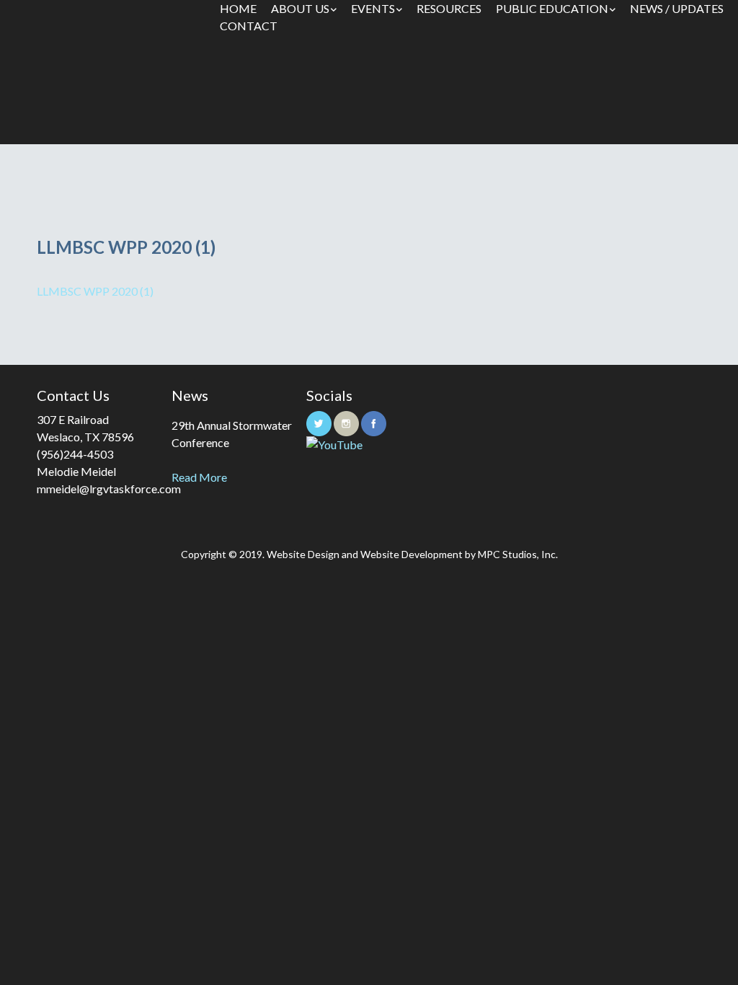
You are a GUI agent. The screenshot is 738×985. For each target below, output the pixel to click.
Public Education (552, 8)
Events (373, 8)
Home (238, 8)
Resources (449, 8)
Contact (248, 25)
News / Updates (677, 8)
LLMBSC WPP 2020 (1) (95, 291)
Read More (199, 477)
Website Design (303, 554)
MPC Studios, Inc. (518, 554)
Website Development (411, 554)
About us (300, 8)
